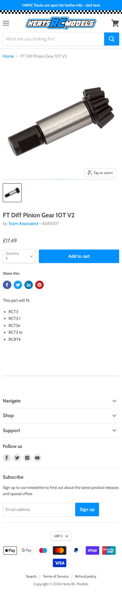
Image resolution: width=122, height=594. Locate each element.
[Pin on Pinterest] (39, 285)
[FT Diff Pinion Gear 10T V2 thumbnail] (12, 193)
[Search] (111, 38)
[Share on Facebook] (7, 285)
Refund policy (85, 576)
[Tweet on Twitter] (18, 285)
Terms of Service (56, 576)
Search (31, 576)
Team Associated (23, 223)
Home (8, 56)
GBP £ (58, 536)
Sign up (87, 509)
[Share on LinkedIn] (28, 285)
